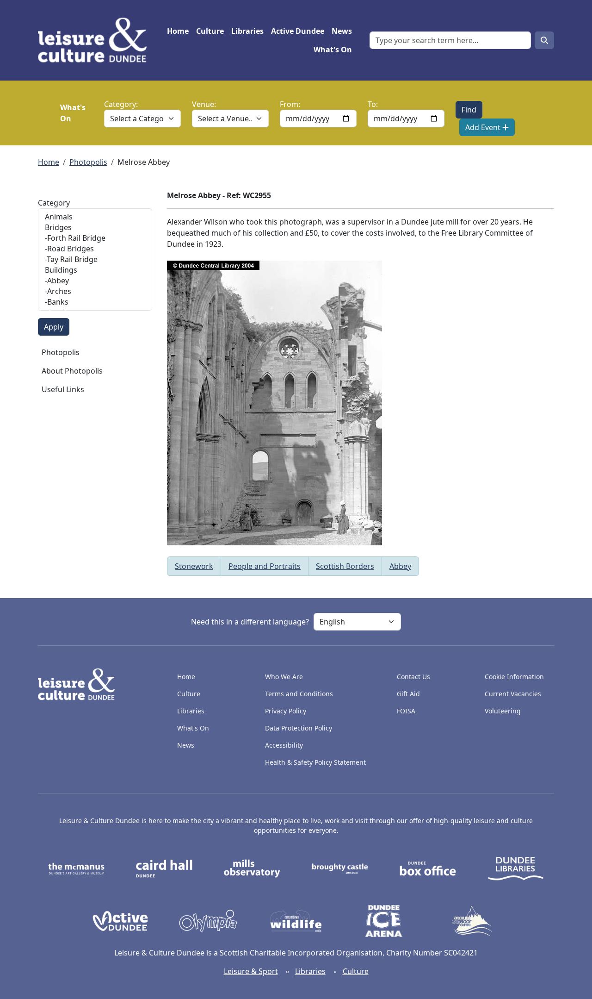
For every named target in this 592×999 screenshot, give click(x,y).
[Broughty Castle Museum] (340, 868)
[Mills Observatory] (252, 868)
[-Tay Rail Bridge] (95, 259)
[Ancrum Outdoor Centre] (471, 920)
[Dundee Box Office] (427, 868)
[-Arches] (95, 291)
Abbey (400, 566)
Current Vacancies (513, 693)
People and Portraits (264, 566)
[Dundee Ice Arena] (383, 920)
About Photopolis (72, 371)
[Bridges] (95, 227)
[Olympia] (208, 920)
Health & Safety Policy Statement (315, 762)
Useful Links (63, 389)
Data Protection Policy (298, 728)
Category (54, 203)
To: (373, 104)
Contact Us (413, 676)
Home (178, 31)
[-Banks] (95, 302)
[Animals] (95, 217)
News (342, 31)
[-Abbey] (95, 280)
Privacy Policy (285, 710)
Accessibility (285, 745)
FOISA (406, 710)
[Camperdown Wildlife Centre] (296, 920)
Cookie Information (514, 676)
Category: (121, 104)
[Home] (96, 40)
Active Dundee (297, 31)
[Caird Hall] (164, 868)
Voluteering (503, 710)
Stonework (194, 566)
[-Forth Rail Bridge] (95, 238)
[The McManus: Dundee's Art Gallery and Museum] (76, 868)
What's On (333, 49)
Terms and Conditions (299, 693)
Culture (210, 31)
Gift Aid (408, 693)
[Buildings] (95, 270)
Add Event (483, 127)
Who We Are (284, 676)
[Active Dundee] (120, 920)
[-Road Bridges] (95, 249)
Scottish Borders (345, 566)
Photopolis (88, 162)
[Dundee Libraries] (515, 868)
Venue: (204, 104)
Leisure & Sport (251, 971)
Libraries (247, 31)
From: (290, 104)
